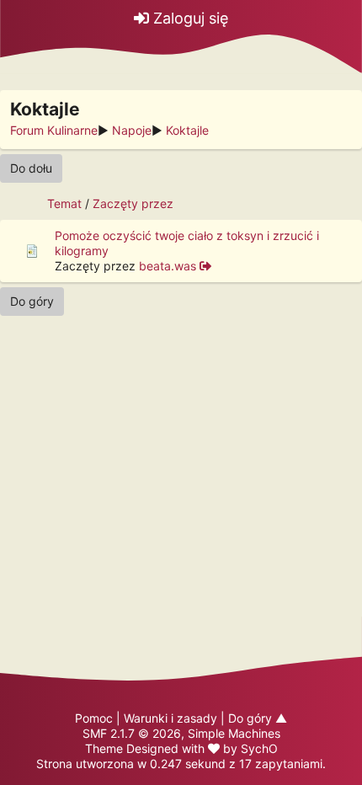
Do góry (32, 301)
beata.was (167, 266)
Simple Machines (234, 733)
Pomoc (94, 718)
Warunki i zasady (170, 718)
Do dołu (31, 168)
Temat (64, 203)
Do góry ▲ (257, 718)
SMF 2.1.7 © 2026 (132, 733)
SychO (259, 748)
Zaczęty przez (133, 203)
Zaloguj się (188, 18)
